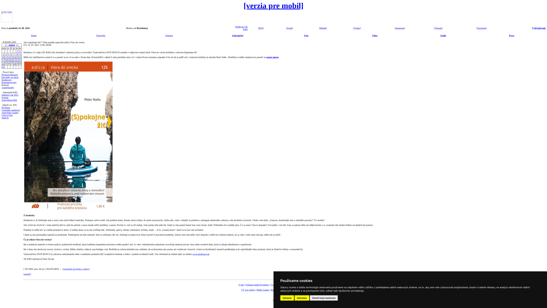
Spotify (11, 87)
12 (9, 57)
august (12, 45)
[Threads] (438, 28)
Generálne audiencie (11, 110)
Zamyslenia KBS (9, 100)
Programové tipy (9, 82)
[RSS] (261, 28)
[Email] (289, 28)
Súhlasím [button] (287, 298)
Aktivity (5, 118)
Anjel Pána (7, 113)
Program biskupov (10, 75)
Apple (4, 87)
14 (14, 57)
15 (17, 57)
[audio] (15, 113)
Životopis (6, 107)
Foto (306, 35)
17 (3, 60)
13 (12, 57)
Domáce (169, 35)
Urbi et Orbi (7, 115)
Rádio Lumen (263, 290)
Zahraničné (237, 35)
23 (20, 60)
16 (20, 57)
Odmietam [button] (302, 298)
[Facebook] (481, 28)
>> (17, 45)
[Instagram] (400, 28)
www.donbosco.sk (200, 254)
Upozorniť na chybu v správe (76, 269)
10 (3, 57)
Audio (443, 35)
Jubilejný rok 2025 (10, 95)
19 (9, 60)
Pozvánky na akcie (10, 77)
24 (3, 64)
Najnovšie (100, 35)
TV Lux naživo (248, 290)
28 (14, 64)
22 (17, 60)
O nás (241, 285)
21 (14, 60)
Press (511, 35)
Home (34, 35)
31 (3, 67)
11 (6, 57)
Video (374, 35)
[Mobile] (323, 28)
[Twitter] (357, 28)
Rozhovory (7, 80)
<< (6, 45)
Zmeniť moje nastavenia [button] (323, 298)
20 (12, 60)
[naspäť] (27, 274)
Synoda (5, 97)
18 (6, 60)
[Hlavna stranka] (7, 21)
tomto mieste (273, 57)
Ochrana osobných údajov (257, 285)
